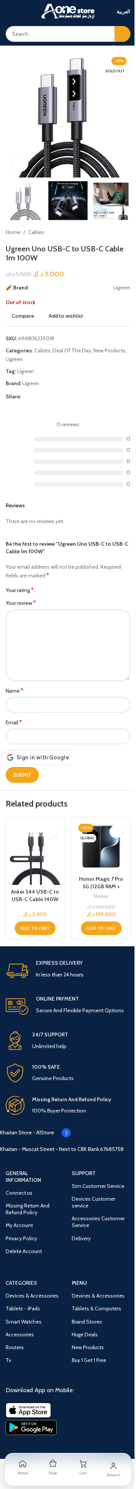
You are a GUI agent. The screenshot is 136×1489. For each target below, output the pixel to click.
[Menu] (8, 11)
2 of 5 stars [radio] (50, 590)
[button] (35, 928)
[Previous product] (107, 232)
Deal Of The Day (72, 350)
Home (13, 232)
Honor (101, 896)
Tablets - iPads (23, 1308)
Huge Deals (85, 1334)
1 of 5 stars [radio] (44, 590)
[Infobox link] (68, 971)
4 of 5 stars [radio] (61, 590)
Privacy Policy (21, 1238)
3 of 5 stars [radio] (55, 590)
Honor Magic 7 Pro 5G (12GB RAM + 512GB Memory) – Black (101, 889)
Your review (21, 602)
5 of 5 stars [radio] (67, 590)
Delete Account (24, 1251)
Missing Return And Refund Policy (27, 1209)
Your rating (20, 590)
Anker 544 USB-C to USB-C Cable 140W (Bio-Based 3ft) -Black (35, 902)
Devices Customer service (93, 1202)
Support (84, 1173)
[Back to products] (116, 232)
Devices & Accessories (32, 1295)
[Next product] (125, 232)
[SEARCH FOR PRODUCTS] (122, 34)
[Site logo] (68, 10)
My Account (19, 1225)
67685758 (112, 1149)
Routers (15, 1347)
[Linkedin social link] (52, 397)
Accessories (20, 1334)
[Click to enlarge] (19, 163)
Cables (36, 232)
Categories (21, 1282)
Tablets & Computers (96, 1308)
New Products (109, 350)
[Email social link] (43, 397)
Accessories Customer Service (98, 1222)
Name (14, 690)
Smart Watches (24, 1321)
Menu (79, 1282)
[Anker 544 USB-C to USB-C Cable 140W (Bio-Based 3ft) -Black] (34, 853)
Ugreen (14, 359)
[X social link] (34, 397)
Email (14, 722)
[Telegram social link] (71, 397)
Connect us (19, 1192)
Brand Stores (87, 1321)
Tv (8, 1360)
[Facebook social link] (25, 397)
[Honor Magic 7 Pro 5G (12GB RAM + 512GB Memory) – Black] (101, 846)
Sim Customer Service (98, 1186)
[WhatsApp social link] (61, 397)
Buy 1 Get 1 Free (89, 1360)
